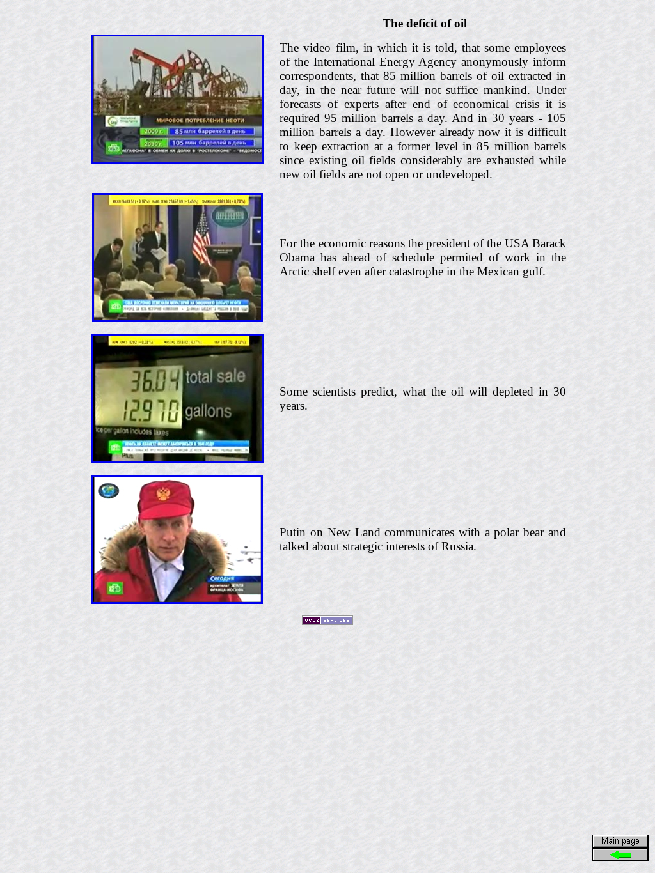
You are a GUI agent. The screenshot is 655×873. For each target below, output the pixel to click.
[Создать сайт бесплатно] (327, 621)
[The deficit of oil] (177, 160)
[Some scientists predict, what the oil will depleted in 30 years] (177, 459)
